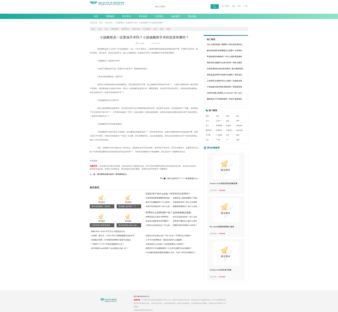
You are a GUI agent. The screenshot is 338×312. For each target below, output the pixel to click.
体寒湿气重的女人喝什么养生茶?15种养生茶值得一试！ (195, 221)
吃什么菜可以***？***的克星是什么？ (179, 178)
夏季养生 (209, 130)
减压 (234, 6)
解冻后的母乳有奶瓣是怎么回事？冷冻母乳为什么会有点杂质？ (233, 51)
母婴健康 (110, 16)
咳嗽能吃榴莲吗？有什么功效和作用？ (188, 206)
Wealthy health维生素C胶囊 (220, 270)
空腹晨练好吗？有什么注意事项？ (187, 202)
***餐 (245, 6)
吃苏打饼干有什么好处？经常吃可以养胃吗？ (168, 193)
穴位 (207, 140)
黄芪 (162, 29)
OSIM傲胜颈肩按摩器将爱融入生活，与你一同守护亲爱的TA (170, 252)
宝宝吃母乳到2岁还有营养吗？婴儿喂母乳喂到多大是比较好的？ (233, 69)
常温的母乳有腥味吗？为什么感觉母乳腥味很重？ (227, 57)
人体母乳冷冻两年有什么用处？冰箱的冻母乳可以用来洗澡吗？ (233, 81)
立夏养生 (229, 130)
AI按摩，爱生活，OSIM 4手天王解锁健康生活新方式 (112, 236)
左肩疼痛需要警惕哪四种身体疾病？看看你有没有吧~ (167, 198)
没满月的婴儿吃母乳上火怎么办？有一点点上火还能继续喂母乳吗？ (234, 93)
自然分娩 (136, 29)
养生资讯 (126, 16)
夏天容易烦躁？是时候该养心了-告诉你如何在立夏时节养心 (103, 206)
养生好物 (192, 16)
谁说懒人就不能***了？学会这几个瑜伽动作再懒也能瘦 (129, 206)
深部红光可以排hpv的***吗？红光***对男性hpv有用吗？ (169, 236)
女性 (100, 29)
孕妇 (227, 116)
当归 (155, 29)
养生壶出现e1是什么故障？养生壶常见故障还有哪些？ (129, 225)
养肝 (239, 6)
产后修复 (147, 29)
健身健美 (175, 16)
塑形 (168, 29)
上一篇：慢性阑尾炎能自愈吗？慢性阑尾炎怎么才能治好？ (109, 174)
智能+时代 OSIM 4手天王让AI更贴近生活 (108, 231)
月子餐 (208, 135)
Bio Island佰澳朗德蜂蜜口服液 (222, 227)
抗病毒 (228, 125)
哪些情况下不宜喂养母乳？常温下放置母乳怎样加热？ (229, 99)
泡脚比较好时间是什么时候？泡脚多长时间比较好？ (194, 225)
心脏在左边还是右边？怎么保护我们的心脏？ (164, 225)
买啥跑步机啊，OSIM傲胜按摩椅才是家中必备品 (111, 240)
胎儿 (237, 116)
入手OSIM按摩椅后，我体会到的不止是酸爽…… (165, 240)
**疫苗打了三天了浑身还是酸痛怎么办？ (107, 244)
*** (227, 140)
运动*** (218, 121)
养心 (207, 125)
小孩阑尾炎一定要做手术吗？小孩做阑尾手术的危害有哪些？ (140, 23)
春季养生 (125, 29)
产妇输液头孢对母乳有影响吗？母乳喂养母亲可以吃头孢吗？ (232, 87)
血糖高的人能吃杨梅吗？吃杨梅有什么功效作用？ (193, 198)
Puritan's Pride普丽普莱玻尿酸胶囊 (223, 183)
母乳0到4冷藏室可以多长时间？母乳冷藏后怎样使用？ (229, 63)
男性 (93, 29)
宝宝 (106, 29)
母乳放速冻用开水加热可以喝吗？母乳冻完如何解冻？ (229, 75)
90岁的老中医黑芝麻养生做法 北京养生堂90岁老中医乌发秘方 (103, 225)
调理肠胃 (115, 29)
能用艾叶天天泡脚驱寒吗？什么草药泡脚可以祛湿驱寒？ (169, 248)
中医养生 (159, 16)
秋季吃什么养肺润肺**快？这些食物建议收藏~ (169, 212)
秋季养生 (219, 130)
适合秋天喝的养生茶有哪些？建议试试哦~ (163, 221)
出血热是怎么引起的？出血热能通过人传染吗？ (165, 244)
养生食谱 (143, 16)
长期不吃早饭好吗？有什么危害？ (159, 206)
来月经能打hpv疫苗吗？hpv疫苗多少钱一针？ (109, 248)
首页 (96, 16)
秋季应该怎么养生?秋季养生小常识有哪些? (163, 217)
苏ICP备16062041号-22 (141, 296)
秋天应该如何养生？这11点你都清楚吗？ (189, 217)
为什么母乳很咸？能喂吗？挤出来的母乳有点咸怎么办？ (230, 44)
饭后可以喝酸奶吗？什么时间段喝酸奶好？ (163, 202)
